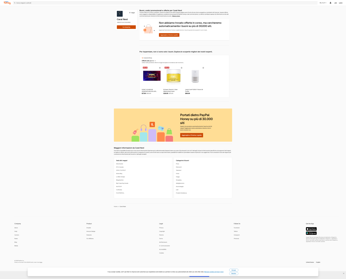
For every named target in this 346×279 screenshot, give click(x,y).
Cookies (161, 253)
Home (115, 206)
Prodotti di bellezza (181, 193)
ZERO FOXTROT (121, 170)
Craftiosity (119, 190)
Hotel (177, 173)
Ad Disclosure (163, 242)
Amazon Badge (90, 231)
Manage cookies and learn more (213, 272)
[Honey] (7, 3)
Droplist (88, 228)
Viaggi (177, 177)
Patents (161, 235)
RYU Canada (120, 167)
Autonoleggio (180, 186)
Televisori (178, 170)
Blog (15, 242)
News (16, 238)
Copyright (162, 231)
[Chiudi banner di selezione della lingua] (344, 273)
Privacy (161, 228)
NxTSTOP (119, 186)
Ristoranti (179, 167)
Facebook (236, 228)
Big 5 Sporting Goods (122, 183)
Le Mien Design (120, 177)
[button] (313, 262)
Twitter (236, 231)
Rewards (89, 235)
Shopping (178, 180)
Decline (233, 273)
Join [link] (335, 3)
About (16, 228)
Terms (161, 238)
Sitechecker (119, 164)
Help (15, 231)
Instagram (237, 235)
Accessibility (162, 249)
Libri (177, 190)
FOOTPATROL (120, 193)
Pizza (177, 164)
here (41, 262)
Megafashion (120, 180)
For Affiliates (90, 238)
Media (16, 246)
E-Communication (164, 246)
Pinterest (236, 238)
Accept (234, 270)
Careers (16, 235)
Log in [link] (340, 3)
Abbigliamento (180, 183)
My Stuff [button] (322, 3)
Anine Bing (119, 173)
